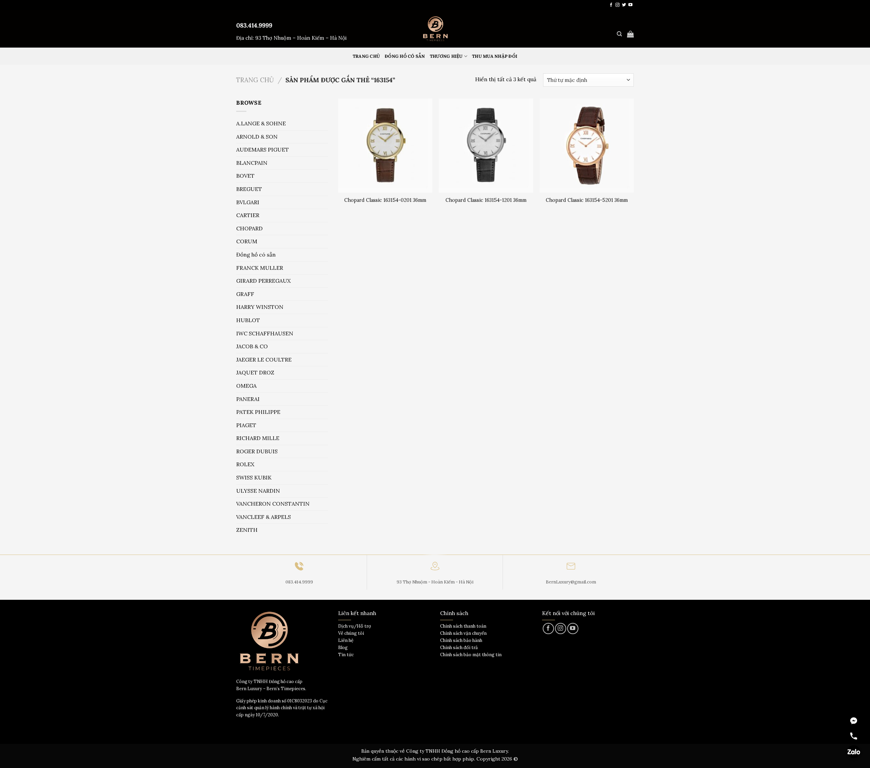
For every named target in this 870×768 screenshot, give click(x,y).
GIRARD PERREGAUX (263, 280)
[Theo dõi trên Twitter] (624, 5)
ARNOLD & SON (257, 136)
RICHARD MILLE (257, 438)
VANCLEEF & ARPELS (263, 516)
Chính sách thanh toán (463, 626)
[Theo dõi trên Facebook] (611, 5)
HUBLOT (248, 320)
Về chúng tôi (351, 633)
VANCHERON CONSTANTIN (273, 503)
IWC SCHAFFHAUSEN (264, 333)
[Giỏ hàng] (630, 34)
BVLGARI (247, 202)
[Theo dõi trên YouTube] (630, 5)
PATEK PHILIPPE (258, 411)
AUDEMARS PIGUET (262, 149)
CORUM (246, 241)
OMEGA (246, 385)
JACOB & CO (252, 346)
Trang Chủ (366, 56)
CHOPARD (249, 228)
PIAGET (246, 425)
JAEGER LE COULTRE (264, 359)
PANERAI (248, 399)
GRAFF (245, 294)
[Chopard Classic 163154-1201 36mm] (486, 146)
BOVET (245, 175)
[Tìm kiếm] (619, 34)
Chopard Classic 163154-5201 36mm (587, 200)
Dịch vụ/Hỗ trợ (354, 626)
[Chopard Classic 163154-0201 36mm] (385, 146)
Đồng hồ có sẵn (405, 56)
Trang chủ (255, 80)
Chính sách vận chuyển (463, 633)
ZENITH (247, 529)
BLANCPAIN (251, 162)
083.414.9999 (254, 25)
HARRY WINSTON (259, 306)
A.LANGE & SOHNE (261, 123)
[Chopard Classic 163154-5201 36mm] (587, 146)
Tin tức (346, 655)
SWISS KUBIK (254, 477)
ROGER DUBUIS (257, 451)
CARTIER (247, 215)
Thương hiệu (446, 56)
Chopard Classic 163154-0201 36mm (385, 200)
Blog (343, 647)
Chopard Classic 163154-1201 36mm (486, 200)
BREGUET (249, 189)
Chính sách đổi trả (459, 647)
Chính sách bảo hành (461, 640)
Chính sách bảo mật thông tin (471, 655)
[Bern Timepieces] (435, 29)
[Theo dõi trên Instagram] (617, 5)
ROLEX (245, 464)
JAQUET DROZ (255, 372)
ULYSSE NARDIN (258, 490)
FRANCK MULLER (259, 267)
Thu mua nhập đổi (494, 56)
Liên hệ (345, 640)
